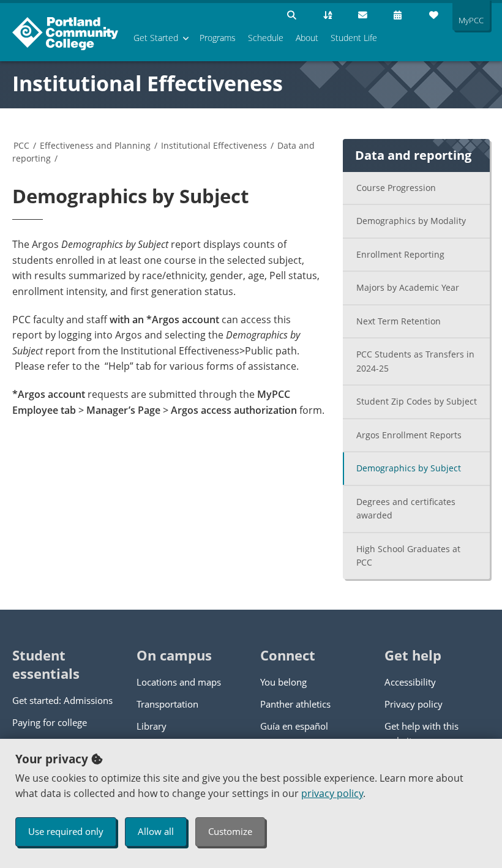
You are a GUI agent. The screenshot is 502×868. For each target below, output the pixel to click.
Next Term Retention (398, 321)
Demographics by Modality (411, 220)
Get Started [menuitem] (155, 37)
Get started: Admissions (62, 700)
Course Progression (396, 187)
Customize (230, 831)
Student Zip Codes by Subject (416, 401)
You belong (283, 682)
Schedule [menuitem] (265, 37)
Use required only (65, 831)
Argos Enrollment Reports (409, 435)
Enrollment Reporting (400, 254)
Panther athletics (295, 704)
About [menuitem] (307, 37)
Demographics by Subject (408, 468)
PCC (21, 145)
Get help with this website (421, 733)
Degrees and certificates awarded (405, 509)
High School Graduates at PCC (408, 556)
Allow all (156, 831)
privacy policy (332, 793)
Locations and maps (179, 682)
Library (152, 726)
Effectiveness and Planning (95, 145)
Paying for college (49, 722)
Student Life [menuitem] (354, 37)
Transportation (167, 704)
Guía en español (294, 726)
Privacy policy (413, 704)
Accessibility (410, 682)
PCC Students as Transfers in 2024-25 (415, 361)
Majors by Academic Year (407, 287)
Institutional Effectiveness (147, 83)
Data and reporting (413, 155)
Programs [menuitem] (218, 37)
